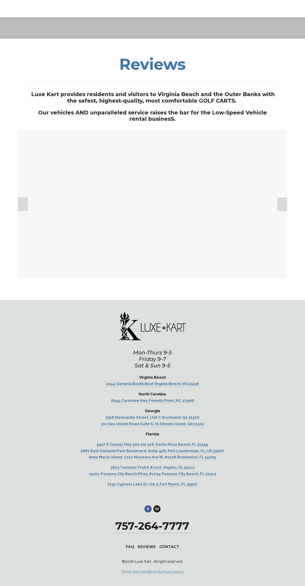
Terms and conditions (140, 571)
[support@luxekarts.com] (157, 508)
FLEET (55, 42)
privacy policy (172, 571)
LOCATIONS (29, 42)
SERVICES (78, 42)
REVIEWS (147, 547)
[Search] (20, 9)
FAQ (130, 547)
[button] (23, 204)
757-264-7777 (235, 42)
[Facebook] (148, 508)
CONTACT (169, 547)
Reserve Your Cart (270, 42)
